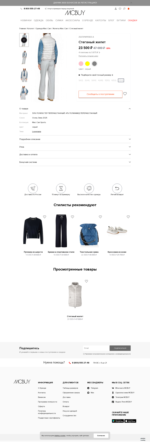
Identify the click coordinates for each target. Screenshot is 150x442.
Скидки (132, 20)
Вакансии (42, 397)
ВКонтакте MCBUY (122, 388)
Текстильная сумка (89, 252)
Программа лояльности (47, 402)
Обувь (49, 20)
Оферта (41, 406)
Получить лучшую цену (88, 56)
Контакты (42, 393)
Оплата (66, 402)
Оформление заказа (71, 393)
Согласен (101, 436)
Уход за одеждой (70, 411)
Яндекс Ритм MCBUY (123, 402)
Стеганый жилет (75, 316)
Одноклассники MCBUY (124, 393)
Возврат (66, 406)
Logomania (36, 131)
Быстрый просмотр (33, 246)
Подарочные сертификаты (49, 418)
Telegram (94, 388)
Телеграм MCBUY (122, 397)
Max (92, 393)
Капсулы (100, 20)
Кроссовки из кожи (117, 252)
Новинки (26, 20)
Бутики (121, 20)
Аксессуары (73, 20)
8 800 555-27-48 (32, 8)
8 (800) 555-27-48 (80, 363)
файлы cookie (59, 436)
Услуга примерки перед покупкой (60, 9)
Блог (111, 20)
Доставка (66, 397)
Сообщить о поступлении (100, 94)
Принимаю (108, 354)
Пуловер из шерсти (33, 252)
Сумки (59, 20)
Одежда (38, 20)
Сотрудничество (69, 416)
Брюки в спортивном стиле (61, 252)
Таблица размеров (70, 388)
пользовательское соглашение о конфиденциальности (111, 354)
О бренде (87, 20)
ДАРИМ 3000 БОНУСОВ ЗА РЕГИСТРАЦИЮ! (75, 2)
